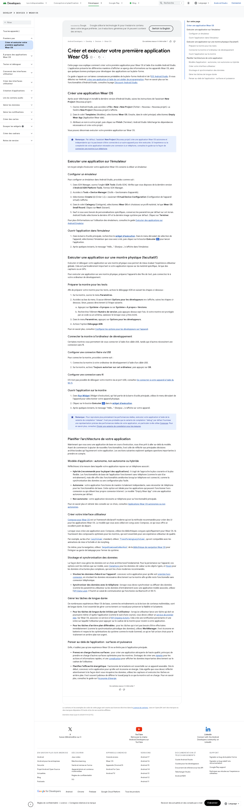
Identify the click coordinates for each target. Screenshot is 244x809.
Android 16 (145, 761)
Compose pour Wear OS (79, 520)
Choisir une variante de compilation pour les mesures (119, 426)
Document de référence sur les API (189, 768)
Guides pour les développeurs (187, 763)
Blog (134, 3)
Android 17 (145, 757)
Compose (164, 423)
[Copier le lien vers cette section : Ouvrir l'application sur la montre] (109, 390)
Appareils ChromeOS (114, 765)
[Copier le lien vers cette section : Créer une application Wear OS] (115, 93)
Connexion (236, 3)
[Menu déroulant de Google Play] (123, 3)
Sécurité (40, 765)
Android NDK (180, 776)
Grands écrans (112, 757)
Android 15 (145, 765)
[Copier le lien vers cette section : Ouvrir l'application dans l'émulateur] (112, 230)
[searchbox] (17, 22)
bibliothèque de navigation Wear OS (149, 547)
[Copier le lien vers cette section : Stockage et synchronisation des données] (120, 557)
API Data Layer (80, 591)
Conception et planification (66, 3)
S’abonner (212, 803)
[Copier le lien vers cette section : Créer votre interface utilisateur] (108, 514)
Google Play (114, 3)
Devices (20, 13)
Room (169, 566)
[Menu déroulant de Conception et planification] (81, 3)
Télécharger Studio (182, 772)
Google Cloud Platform (110, 792)
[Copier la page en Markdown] (99, 57)
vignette (159, 655)
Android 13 (145, 773)
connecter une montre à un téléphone (91, 149)
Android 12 (145, 777)
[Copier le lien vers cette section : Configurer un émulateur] (99, 174)
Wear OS (33, 13)
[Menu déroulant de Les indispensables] (47, 3)
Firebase (92, 792)
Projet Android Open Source (48, 769)
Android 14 (145, 769)
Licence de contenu (140, 708)
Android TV (110, 773)
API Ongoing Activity (120, 618)
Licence (63, 803)
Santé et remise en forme (82, 765)
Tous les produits (132, 792)
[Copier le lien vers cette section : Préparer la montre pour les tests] (109, 284)
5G (73, 779)
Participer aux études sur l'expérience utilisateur (224, 772)
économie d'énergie (107, 678)
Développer (93, 3)
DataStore (114, 566)
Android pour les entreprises (48, 761)
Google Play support (218, 767)
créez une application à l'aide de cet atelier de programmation (115, 79)
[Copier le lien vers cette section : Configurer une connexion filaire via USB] (113, 352)
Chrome (81, 792)
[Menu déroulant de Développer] (102, 3)
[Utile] (170, 41)
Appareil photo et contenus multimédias (82, 770)
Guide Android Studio (184, 759)
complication (115, 658)
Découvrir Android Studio (126, 82)
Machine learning (79, 761)
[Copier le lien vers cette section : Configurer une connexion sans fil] (106, 374)
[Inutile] (174, 41)
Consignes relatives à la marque (82, 803)
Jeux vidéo (76, 757)
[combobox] (171, 3)
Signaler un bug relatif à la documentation (220, 762)
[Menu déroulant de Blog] (139, 3)
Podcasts (40, 781)
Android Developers (75, 41)
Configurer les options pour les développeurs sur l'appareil (121, 329)
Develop (7, 13)
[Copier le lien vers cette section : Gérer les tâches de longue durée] (110, 598)
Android (40, 757)
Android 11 (145, 781)
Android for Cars (113, 769)
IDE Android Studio (159, 76)
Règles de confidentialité (82, 775)
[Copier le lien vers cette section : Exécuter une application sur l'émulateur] (128, 161)
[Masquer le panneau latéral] (30, 804)
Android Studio (220, 3)
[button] (15, 38)
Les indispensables (35, 3)
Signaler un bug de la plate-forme (223, 757)
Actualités (41, 773)
